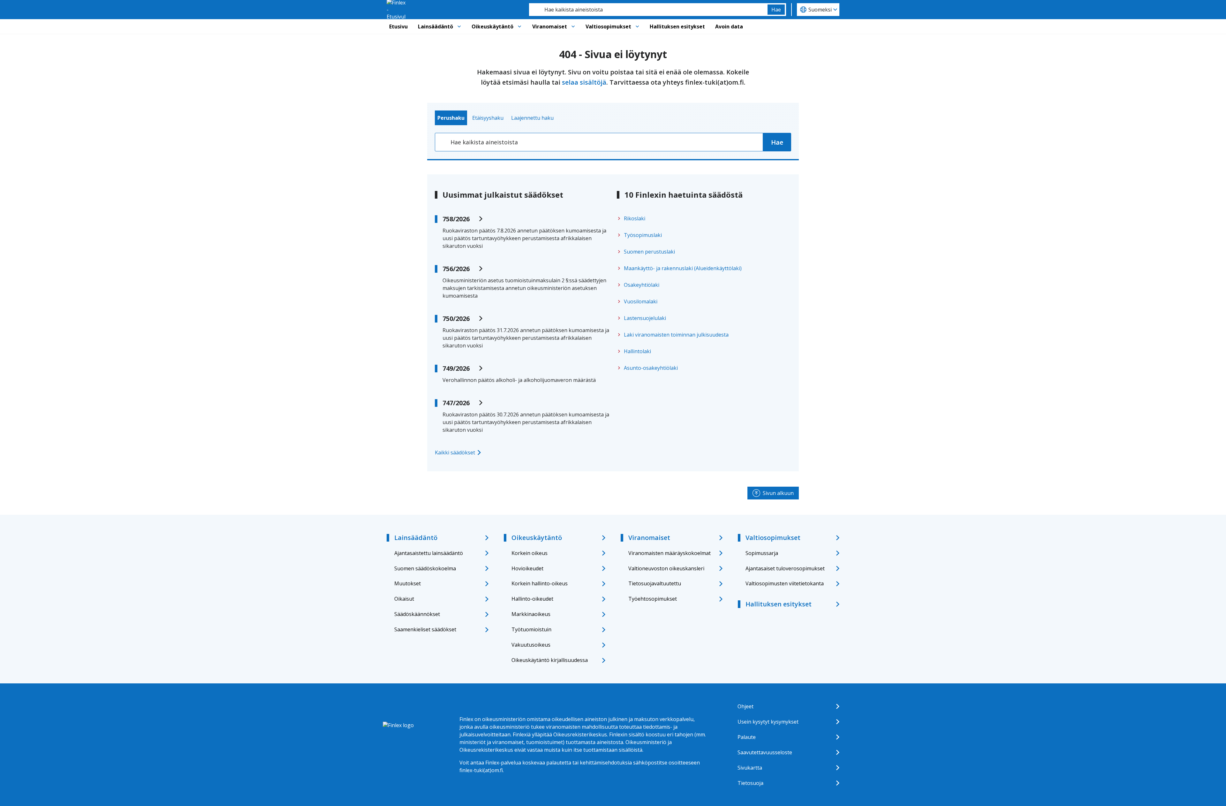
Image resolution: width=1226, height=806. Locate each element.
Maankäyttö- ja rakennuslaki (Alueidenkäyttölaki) (683, 268)
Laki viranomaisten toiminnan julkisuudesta (676, 334)
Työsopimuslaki (643, 235)
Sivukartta (750, 767)
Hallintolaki (637, 351)
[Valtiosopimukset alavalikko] (637, 26)
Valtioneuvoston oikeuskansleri (666, 568)
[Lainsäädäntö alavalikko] (459, 26)
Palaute (747, 737)
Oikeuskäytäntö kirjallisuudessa (549, 660)
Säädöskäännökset (417, 614)
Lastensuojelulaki (645, 318)
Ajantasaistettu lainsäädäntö (428, 553)
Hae (776, 9)
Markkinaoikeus (530, 614)
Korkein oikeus (529, 553)
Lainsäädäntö (435, 26)
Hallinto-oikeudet (532, 598)
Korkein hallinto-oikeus (539, 583)
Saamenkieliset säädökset (425, 629)
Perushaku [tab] (451, 117)
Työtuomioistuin (531, 629)
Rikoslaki (634, 218)
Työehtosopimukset (652, 598)
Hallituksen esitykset (677, 26)
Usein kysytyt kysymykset (768, 721)
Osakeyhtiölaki (641, 284)
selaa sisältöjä (584, 82)
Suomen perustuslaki (649, 251)
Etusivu (398, 26)
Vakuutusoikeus (530, 644)
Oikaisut (404, 598)
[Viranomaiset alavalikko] (573, 26)
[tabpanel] (613, 142)
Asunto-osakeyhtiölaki (651, 367)
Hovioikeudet (527, 568)
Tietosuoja (750, 783)
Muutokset (407, 583)
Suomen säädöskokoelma (425, 568)
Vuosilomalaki (640, 301)
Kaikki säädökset (455, 452)
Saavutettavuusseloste (765, 752)
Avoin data (729, 26)
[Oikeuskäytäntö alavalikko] (519, 26)
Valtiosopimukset (608, 26)
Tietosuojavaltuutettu (654, 583)
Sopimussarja (761, 553)
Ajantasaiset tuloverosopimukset (785, 568)
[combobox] (648, 9)
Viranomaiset (549, 26)
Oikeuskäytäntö (492, 26)
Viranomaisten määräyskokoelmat (669, 553)
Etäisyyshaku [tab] (487, 117)
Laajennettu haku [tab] (532, 117)
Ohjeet (745, 706)
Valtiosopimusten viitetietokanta (784, 583)
